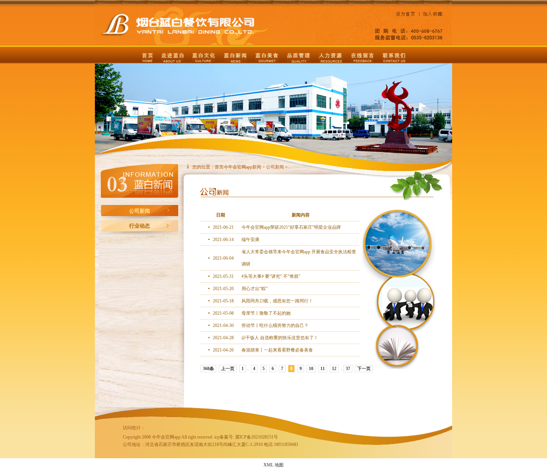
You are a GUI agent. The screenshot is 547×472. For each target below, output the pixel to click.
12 (334, 368)
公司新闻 (139, 211)
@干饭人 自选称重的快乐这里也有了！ (279, 337)
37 (348, 368)
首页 (219, 167)
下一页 (364, 368)
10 (311, 368)
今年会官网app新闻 (242, 167)
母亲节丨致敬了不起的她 (266, 313)
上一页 (227, 368)
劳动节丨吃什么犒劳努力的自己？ (274, 325)
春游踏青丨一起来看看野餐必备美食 (277, 350)
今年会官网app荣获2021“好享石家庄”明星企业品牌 (291, 227)
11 (322, 368)
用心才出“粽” (254, 288)
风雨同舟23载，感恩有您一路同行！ (277, 301)
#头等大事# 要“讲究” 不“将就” (270, 276)
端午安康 (250, 239)
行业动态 (139, 226)
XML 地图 (273, 465)
